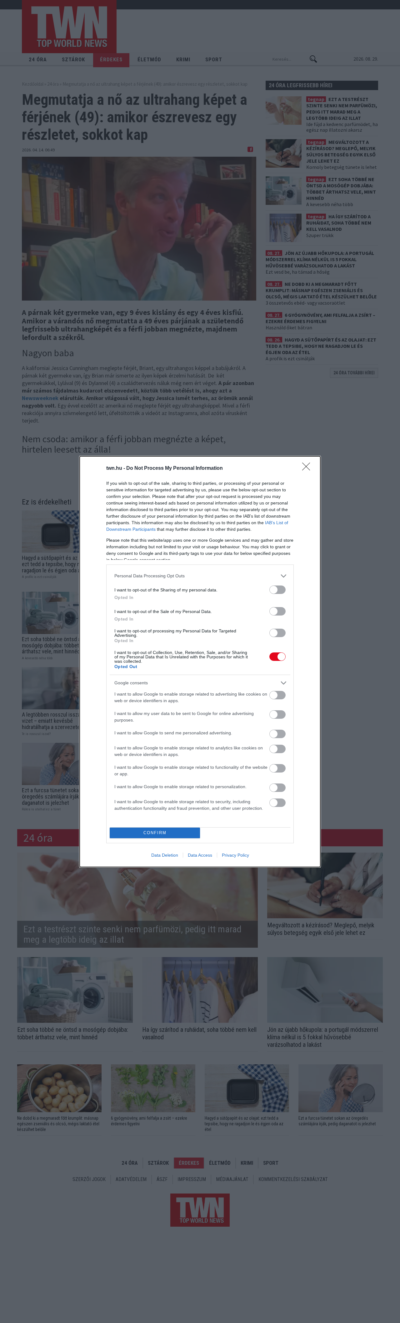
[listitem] (200, 576)
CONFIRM (155, 832)
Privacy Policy (235, 855)
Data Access (200, 855)
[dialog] (200, 661)
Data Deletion (164, 855)
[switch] (277, 589)
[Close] (308, 468)
